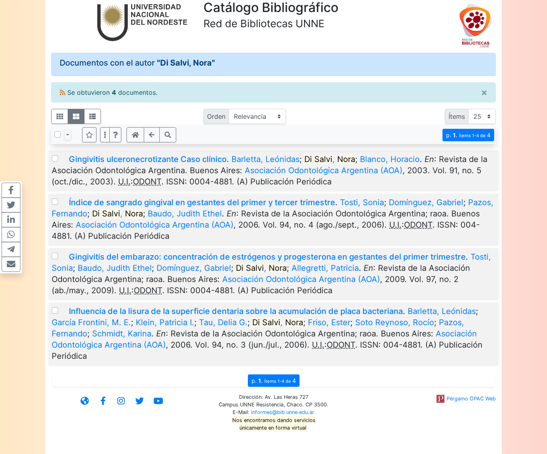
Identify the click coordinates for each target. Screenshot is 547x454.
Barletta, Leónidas (265, 159)
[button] (115, 134)
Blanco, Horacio (390, 159)
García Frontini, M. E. (91, 322)
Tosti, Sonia (362, 202)
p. (468, 135)
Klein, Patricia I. (165, 322)
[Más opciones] (105, 134)
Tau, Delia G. (223, 322)
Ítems (456, 116)
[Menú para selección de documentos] (67, 135)
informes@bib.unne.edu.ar (282, 412)
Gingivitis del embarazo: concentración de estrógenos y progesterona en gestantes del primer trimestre (267, 257)
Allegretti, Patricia (325, 268)
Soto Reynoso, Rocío (394, 322)
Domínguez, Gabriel (426, 202)
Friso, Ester (329, 322)
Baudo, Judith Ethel (185, 213)
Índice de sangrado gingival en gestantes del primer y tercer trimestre (202, 202)
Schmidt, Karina (121, 333)
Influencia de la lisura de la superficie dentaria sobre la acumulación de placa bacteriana (236, 311)
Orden (216, 116)
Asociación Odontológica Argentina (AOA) (323, 170)
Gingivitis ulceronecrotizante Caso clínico (148, 159)
